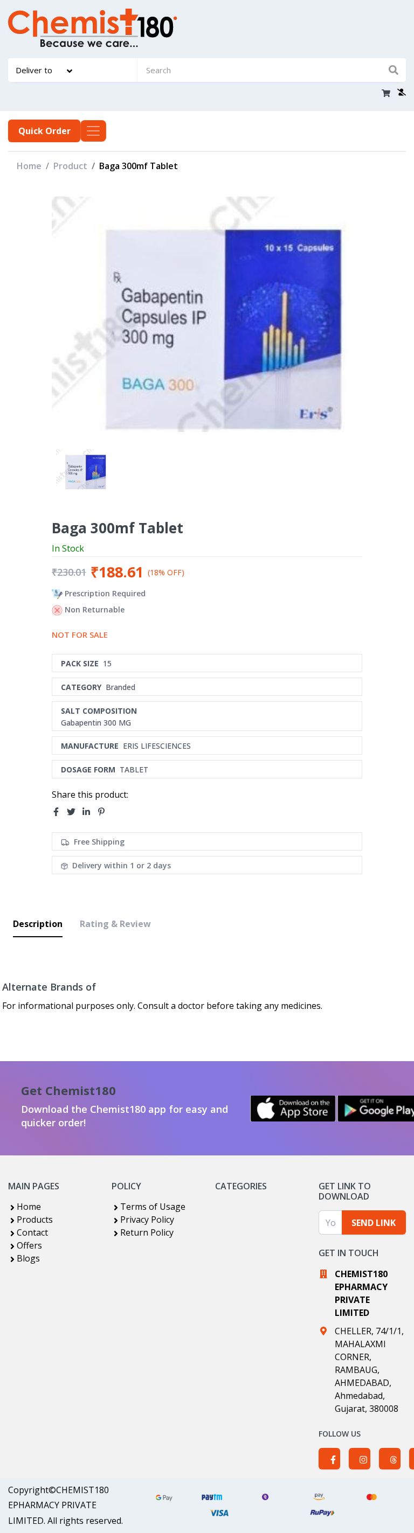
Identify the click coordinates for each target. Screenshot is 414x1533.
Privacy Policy (147, 1219)
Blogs (28, 1258)
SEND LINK (373, 1223)
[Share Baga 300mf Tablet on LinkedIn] (89, 811)
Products (35, 1219)
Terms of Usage (152, 1207)
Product (70, 166)
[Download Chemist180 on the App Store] (293, 1108)
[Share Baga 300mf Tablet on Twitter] (74, 811)
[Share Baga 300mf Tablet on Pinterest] (104, 811)
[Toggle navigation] (93, 131)
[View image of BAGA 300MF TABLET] (83, 469)
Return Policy (147, 1232)
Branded (120, 687)
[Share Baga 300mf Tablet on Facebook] (59, 811)
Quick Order (44, 131)
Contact (32, 1232)
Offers (29, 1245)
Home (29, 166)
